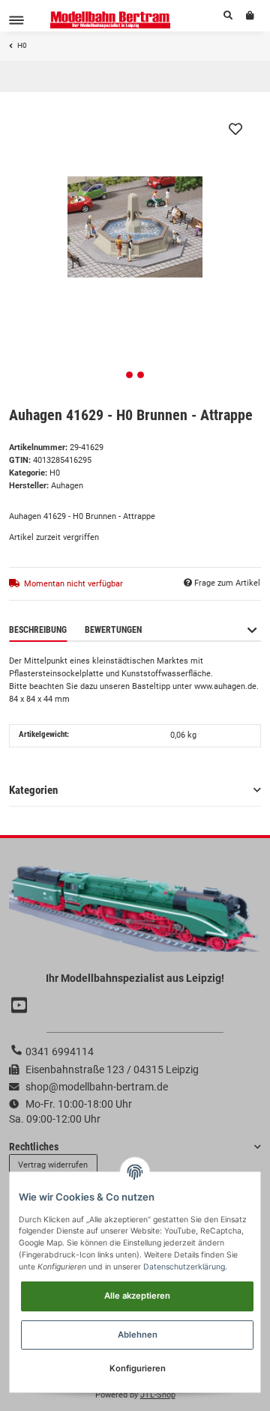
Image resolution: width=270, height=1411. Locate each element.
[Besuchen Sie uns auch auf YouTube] (21, 1005)
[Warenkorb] (250, 15)
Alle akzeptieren (137, 1295)
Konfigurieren (138, 1368)
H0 (55, 473)
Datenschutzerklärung (184, 1267)
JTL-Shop (158, 1395)
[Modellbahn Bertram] (110, 19)
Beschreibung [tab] (38, 630)
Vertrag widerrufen (53, 1165)
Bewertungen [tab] (113, 630)
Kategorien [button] (33, 790)
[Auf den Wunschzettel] (235, 129)
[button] (228, 15)
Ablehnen (138, 1334)
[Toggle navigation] (16, 20)
